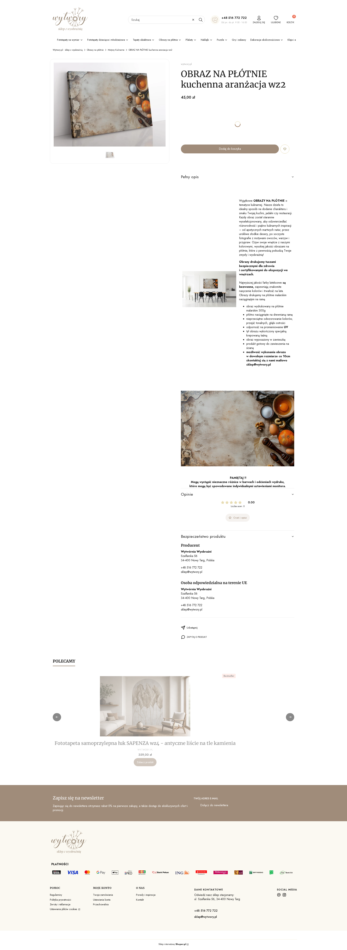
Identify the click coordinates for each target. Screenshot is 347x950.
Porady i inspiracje (145, 895)
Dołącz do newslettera (214, 805)
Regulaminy (56, 895)
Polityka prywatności (60, 900)
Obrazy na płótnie (95, 50)
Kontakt (140, 900)
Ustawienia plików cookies (64, 909)
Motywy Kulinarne (116, 50)
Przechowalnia (101, 904)
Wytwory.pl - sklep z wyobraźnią (68, 50)
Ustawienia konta (101, 900)
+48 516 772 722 (234, 18)
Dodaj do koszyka (230, 149)
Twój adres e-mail (206, 798)
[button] (200, 20)
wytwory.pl (186, 64)
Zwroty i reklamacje (60, 904)
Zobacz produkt (145, 762)
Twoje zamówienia (103, 895)
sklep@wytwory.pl (191, 572)
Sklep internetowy (172, 944)
